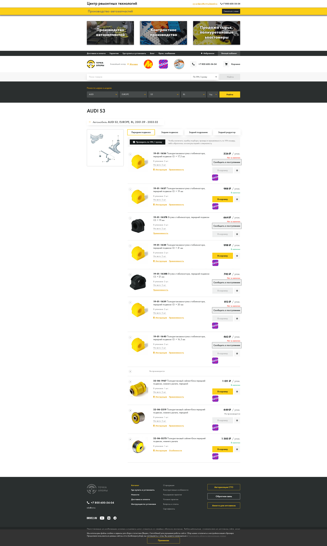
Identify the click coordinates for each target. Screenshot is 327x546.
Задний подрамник (198, 132)
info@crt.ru (91, 508)
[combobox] (204, 77)
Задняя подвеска (169, 132)
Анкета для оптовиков (224, 505)
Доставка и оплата (96, 53)
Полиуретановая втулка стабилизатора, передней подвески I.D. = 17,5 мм (179, 155)
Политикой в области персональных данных (207, 536)
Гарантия (114, 53)
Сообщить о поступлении (226, 162)
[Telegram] (114, 518)
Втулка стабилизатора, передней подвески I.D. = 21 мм (181, 275)
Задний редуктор (227, 132)
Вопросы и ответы (171, 504)
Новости (135, 494)
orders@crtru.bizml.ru (206, 3)
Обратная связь (224, 496)
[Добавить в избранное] (237, 170)
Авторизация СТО (223, 487)
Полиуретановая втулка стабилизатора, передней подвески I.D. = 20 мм (179, 303)
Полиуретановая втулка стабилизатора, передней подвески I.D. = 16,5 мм (179, 338)
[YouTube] (102, 518)
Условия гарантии (170, 499)
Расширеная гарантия (172, 494)
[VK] (108, 518)
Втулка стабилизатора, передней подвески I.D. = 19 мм (181, 219)
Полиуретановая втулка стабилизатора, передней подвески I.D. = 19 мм (179, 190)
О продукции (168, 485)
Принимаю (163, 540)
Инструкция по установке (143, 504)
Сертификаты (169, 508)
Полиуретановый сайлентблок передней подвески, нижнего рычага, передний (179, 382)
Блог (152, 53)
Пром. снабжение (167, 53)
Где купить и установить (134, 53)
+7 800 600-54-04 (102, 503)
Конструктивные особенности (175, 490)
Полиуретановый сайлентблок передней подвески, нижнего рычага (179, 440)
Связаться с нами (231, 11)
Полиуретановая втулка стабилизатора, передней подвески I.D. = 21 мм (179, 246)
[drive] (92, 518)
